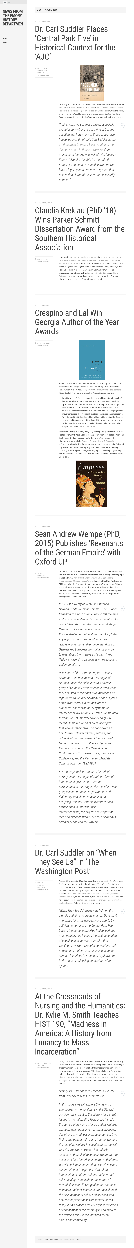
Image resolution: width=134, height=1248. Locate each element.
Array (79, 1239)
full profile (84, 1080)
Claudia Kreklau (86, 257)
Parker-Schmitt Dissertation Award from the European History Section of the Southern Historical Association (90, 260)
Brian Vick (91, 273)
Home (5, 38)
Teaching (40, 1066)
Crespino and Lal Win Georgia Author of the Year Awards (77, 322)
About (5, 42)
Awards (47, 259)
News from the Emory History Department (13, 20)
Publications (42, 73)
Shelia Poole (103, 110)
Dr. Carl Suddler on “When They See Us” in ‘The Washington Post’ (75, 862)
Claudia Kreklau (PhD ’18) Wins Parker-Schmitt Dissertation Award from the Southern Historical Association (80, 229)
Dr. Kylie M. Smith (66, 1061)
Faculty (40, 68)
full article (118, 117)
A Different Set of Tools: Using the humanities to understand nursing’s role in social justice (91, 1077)
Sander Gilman (102, 273)
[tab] (5, 2)
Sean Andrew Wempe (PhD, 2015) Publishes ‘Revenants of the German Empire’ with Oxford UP (79, 548)
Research (41, 887)
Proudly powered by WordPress (49, 1239)
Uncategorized (43, 75)
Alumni (40, 259)
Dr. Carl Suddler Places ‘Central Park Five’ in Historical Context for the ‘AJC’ (75, 43)
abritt (49, 21)
